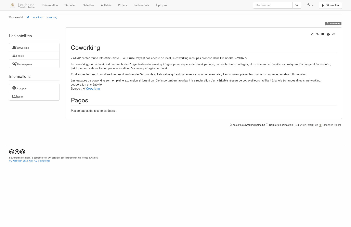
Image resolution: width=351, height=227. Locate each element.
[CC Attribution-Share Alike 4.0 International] (17, 151)
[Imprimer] (328, 34)
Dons (20, 96)
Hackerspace (24, 64)
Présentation (50, 5)
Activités (106, 5)
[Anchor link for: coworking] (103, 47)
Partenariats (141, 5)
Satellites (88, 5)
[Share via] (312, 34)
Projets (122, 5)
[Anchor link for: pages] (91, 100)
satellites (38, 17)
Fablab (20, 56)
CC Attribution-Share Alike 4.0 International (29, 160)
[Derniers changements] (317, 34)
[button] (310, 5)
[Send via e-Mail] (323, 34)
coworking (51, 17)
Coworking (22, 47)
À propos (161, 5)
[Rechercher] (296, 5)
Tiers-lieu (70, 5)
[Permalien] (334, 34)
